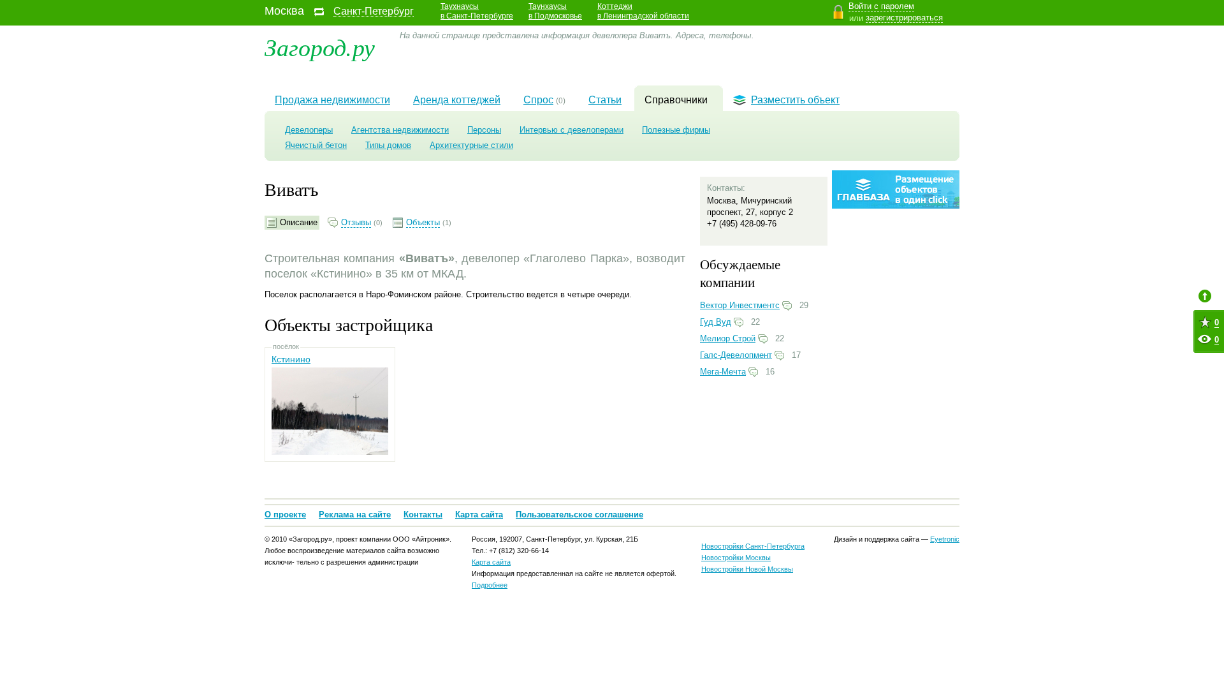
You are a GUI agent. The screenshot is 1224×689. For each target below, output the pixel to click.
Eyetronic (944, 539)
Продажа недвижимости (332, 99)
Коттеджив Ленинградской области (643, 11)
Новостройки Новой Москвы (747, 569)
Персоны (484, 130)
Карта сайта (479, 514)
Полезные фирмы (676, 130)
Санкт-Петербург (373, 11)
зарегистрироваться (904, 17)
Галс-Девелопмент (736, 355)
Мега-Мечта (723, 371)
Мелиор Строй (727, 338)
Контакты (423, 514)
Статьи (605, 99)
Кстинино (291, 359)
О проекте (285, 514)
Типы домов (388, 145)
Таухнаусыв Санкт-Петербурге (477, 11)
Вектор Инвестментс (740, 305)
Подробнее (489, 585)
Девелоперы (309, 130)
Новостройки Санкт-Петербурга (753, 546)
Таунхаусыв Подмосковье (555, 11)
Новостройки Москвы (736, 557)
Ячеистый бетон (316, 145)
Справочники (676, 99)
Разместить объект (795, 99)
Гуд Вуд (715, 322)
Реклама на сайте (355, 514)
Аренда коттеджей (456, 99)
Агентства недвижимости (400, 130)
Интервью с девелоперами (571, 130)
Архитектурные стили (471, 145)
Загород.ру (320, 46)
